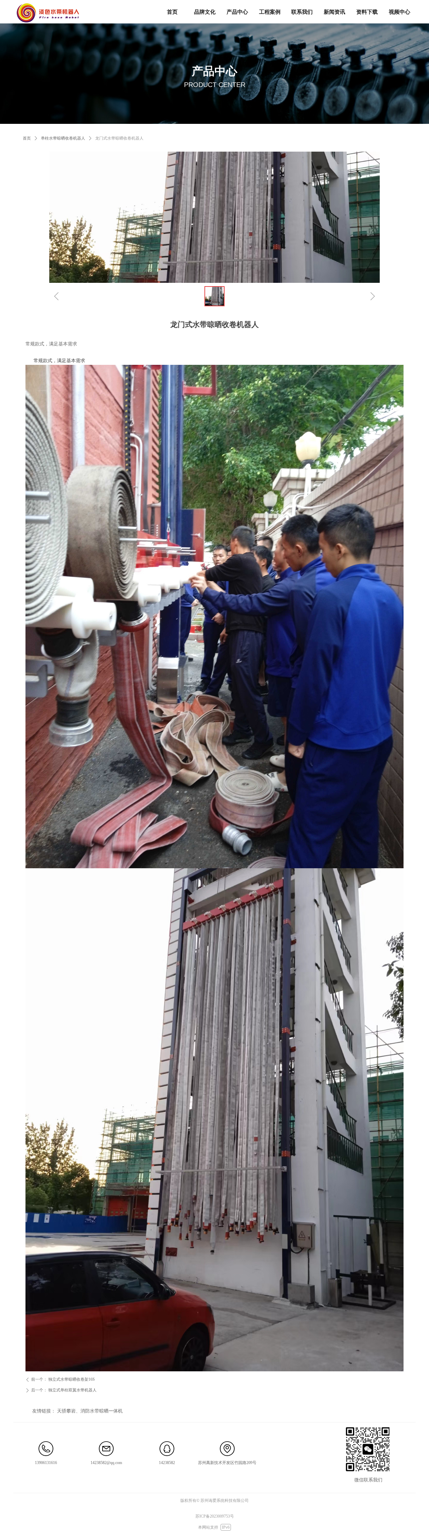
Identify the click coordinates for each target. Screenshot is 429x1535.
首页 (27, 138)
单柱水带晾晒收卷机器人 (63, 138)
